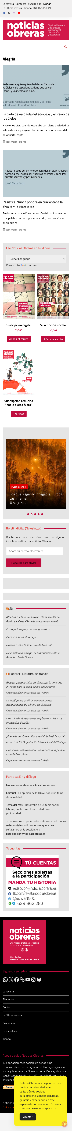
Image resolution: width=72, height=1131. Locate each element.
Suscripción (35, 3)
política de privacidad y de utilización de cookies (35, 1089)
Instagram (14, 13)
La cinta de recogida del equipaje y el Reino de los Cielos (36, 116)
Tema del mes (14, 805)
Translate (32, 265)
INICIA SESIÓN (42, 8)
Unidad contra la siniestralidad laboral (28, 645)
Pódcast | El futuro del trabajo (28, 673)
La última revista (12, 8)
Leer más (18, 414)
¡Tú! (11, 608)
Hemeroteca (10, 1031)
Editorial (11, 793)
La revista (8, 3)
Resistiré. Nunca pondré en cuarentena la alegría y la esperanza (33, 204)
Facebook (4, 13)
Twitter (9, 13)
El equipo (8, 999)
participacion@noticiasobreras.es (25, 833)
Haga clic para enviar (23, 562)
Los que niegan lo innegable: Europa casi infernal (36, 496)
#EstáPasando (18, 486)
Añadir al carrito (18, 339)
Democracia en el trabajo (20, 637)
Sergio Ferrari (20, 503)
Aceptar (27, 1117)
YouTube (19, 13)
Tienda (28, 8)
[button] (28, 514)
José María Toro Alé (16, 141)
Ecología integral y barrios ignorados (27, 629)
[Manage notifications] (64, 1124)
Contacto (21, 3)
